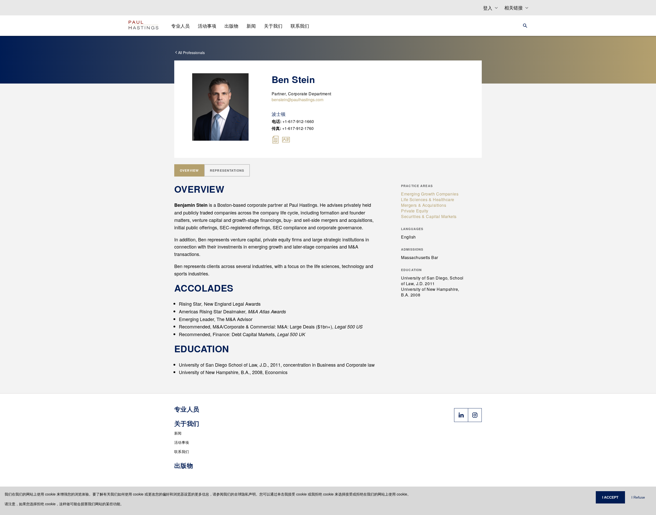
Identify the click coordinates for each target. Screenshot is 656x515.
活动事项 (181, 442)
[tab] (189, 170)
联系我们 (181, 451)
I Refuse (638, 497)
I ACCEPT (610, 497)
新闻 (178, 433)
